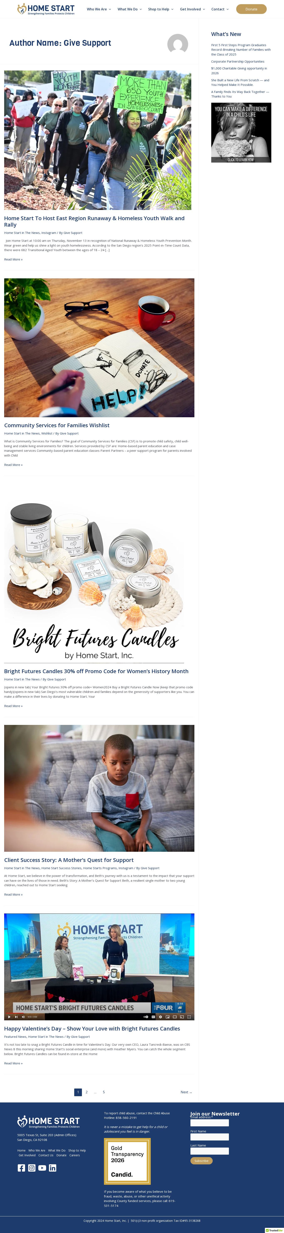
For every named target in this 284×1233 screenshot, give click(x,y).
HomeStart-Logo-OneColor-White (41, 1113)
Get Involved (27, 1155)
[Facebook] (21, 1168)
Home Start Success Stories (61, 868)
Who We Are (36, 1150)
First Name (198, 1131)
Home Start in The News (22, 233)
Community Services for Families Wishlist (57, 425)
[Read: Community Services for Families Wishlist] (99, 347)
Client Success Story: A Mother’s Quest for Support (69, 860)
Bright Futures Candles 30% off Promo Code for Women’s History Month (96, 671)
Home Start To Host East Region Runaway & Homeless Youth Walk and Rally (94, 221)
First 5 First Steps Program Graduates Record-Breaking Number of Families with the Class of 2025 (241, 49)
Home (21, 1150)
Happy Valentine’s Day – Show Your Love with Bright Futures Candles (92, 1028)
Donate (61, 1155)
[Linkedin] (52, 1168)
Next (186, 1092)
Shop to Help (77, 1150)
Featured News (15, 1036)
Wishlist (46, 433)
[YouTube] (42, 1168)
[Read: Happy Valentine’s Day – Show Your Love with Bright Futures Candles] (99, 966)
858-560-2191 (126, 1118)
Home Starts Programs (100, 868)
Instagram (48, 233)
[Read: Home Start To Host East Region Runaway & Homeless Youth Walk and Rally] (97, 140)
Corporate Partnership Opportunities (237, 61)
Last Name (198, 1145)
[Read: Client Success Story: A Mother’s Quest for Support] (99, 788)
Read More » (13, 259)
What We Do (56, 1150)
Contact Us (45, 1155)
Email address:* (201, 1117)
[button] (109, 9)
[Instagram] (32, 1168)
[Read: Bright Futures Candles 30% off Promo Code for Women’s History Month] (94, 573)
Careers (74, 1155)
